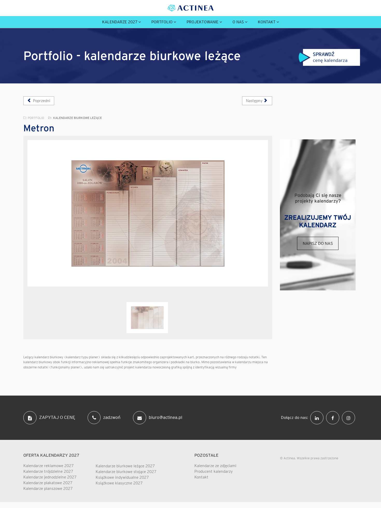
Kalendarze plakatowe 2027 (47, 483)
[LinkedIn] (318, 417)
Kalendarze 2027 (119, 22)
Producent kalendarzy (213, 471)
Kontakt (267, 22)
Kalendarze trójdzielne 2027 (48, 471)
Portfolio (162, 22)
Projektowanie (202, 22)
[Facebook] (334, 417)
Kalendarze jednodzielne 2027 (49, 477)
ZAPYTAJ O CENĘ (57, 417)
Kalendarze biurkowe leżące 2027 (125, 466)
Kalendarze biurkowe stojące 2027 (126, 471)
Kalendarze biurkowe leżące (77, 118)
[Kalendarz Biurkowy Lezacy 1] (147, 213)
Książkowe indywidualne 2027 (122, 477)
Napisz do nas (318, 243)
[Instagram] (350, 417)
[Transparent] (147, 317)
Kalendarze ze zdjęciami (215, 465)
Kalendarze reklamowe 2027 (48, 465)
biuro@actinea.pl (165, 417)
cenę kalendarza (331, 57)
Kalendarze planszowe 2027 (48, 488)
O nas (238, 22)
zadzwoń (112, 417)
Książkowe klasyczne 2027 (119, 483)
